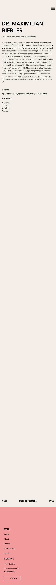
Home (6, 534)
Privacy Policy (9, 548)
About (6, 539)
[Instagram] (3, 9)
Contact (7, 544)
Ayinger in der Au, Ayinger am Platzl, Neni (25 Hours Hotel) (24, 94)
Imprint (6, 553)
